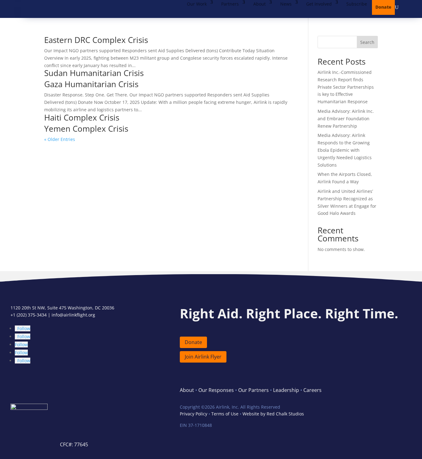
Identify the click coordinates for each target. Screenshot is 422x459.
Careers (312, 390)
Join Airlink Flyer (203, 356)
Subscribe (356, 4)
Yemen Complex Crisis (86, 128)
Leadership (286, 390)
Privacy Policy (193, 414)
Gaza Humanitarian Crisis (91, 84)
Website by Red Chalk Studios (273, 414)
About (259, 4)
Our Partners (253, 390)
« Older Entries (59, 139)
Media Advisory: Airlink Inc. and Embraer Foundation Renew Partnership (346, 118)
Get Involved (319, 4)
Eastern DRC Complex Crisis (96, 39)
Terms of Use (224, 414)
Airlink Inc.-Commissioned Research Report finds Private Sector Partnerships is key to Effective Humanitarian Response (346, 86)
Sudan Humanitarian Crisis (94, 73)
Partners (230, 4)
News (286, 4)
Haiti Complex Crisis (81, 117)
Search (367, 42)
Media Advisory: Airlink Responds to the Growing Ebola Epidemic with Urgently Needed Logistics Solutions (345, 150)
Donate (383, 7)
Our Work (197, 4)
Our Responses (216, 390)
